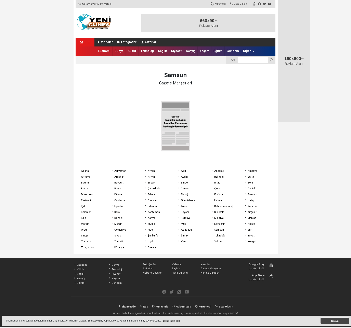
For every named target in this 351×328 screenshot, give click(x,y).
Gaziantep (120, 200)
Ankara (152, 247)
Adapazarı (187, 229)
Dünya (119, 51)
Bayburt (119, 182)
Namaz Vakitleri (210, 272)
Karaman (86, 212)
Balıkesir (219, 176)
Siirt (250, 229)
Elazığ (184, 194)
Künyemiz (161, 306)
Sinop (84, 235)
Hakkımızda (183, 306)
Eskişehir (86, 200)
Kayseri (185, 212)
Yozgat (252, 241)
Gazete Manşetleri (211, 268)
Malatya (219, 217)
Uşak (151, 241)
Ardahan (119, 176)
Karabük (252, 206)
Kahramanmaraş (223, 206)
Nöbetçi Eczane (152, 272)
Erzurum (252, 194)
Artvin (151, 176)
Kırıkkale (219, 212)
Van (183, 241)
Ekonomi (104, 51)
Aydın (184, 176)
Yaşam (204, 51)
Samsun (219, 229)
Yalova (218, 241)
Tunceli (118, 241)
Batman (85, 182)
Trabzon (86, 241)
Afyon (151, 170)
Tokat (251, 235)
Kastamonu (154, 212)
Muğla (151, 223)
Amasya (252, 170)
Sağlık (162, 51)
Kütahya (186, 217)
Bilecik (151, 182)
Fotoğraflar (128, 42)
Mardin (85, 223)
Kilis (83, 217)
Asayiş (190, 51)
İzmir (184, 206)
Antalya (85, 176)
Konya (151, 217)
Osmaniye (120, 229)
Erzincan (219, 194)
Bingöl (184, 182)
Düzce (118, 194)
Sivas (117, 235)
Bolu (250, 182)
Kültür (132, 51)
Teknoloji (147, 51)
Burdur (85, 188)
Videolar (107, 42)
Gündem (233, 51)
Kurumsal (220, 3)
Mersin (118, 223)
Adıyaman (120, 170)
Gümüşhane (188, 200)
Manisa (252, 217)
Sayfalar (176, 268)
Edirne (151, 194)
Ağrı (183, 170)
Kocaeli (118, 217)
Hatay (251, 200)
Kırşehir (252, 212)
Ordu (84, 229)
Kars (117, 212)
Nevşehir (219, 223)
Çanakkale (154, 188)
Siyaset (176, 51)
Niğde (251, 223)
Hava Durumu (180, 272)
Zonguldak (87, 247)
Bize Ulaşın (240, 3)
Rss (145, 306)
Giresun (152, 200)
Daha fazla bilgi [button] (171, 320)
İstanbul (152, 206)
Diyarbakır (87, 194)
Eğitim (217, 51)
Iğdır (83, 206)
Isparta (118, 206)
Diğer (247, 51)
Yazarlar (150, 42)
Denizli (252, 188)
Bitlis (217, 182)
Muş (183, 223)
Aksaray (219, 170)
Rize (150, 229)
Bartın (251, 176)
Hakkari (218, 200)
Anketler (148, 268)
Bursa (117, 188)
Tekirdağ (219, 235)
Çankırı (185, 188)
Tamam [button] (335, 321)
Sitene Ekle (128, 306)
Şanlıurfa (153, 235)
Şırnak (184, 235)
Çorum (218, 188)
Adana (85, 170)
